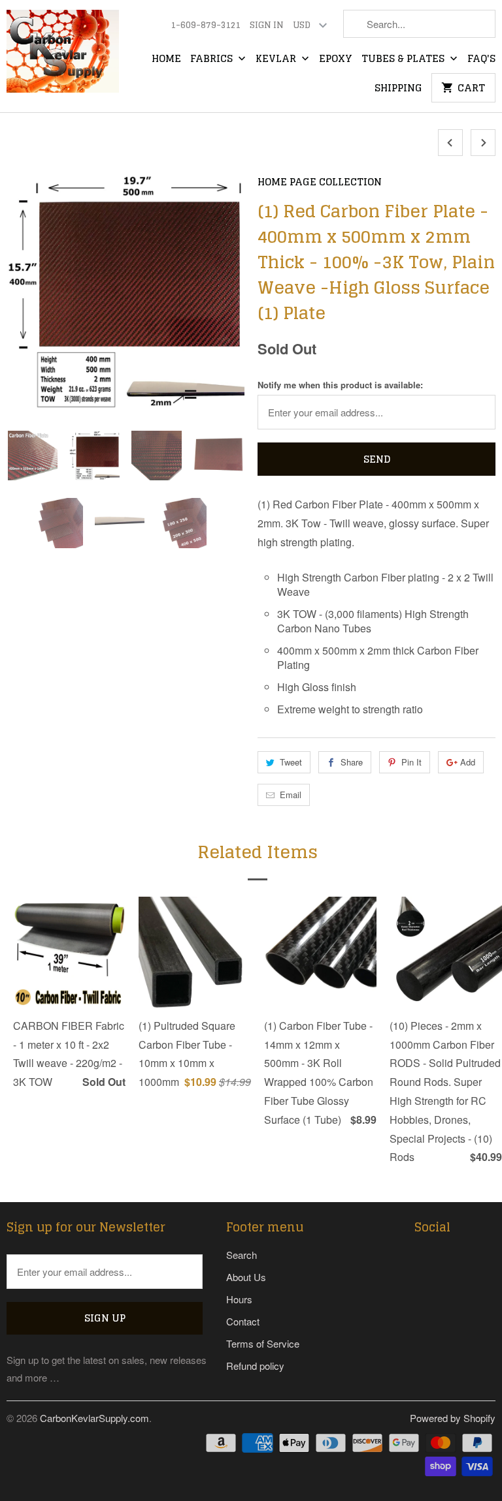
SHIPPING (398, 89)
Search (241, 1254)
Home (166, 59)
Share (352, 762)
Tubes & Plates (404, 59)
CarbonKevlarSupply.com (94, 1418)
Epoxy (335, 59)
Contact (242, 1321)
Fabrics (212, 59)
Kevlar (277, 59)
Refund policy (255, 1365)
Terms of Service (262, 1343)
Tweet (291, 762)
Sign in (267, 25)
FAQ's (481, 59)
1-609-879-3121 (206, 25)
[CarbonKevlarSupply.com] (63, 55)
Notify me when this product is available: (340, 385)
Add (467, 762)
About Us (246, 1277)
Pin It (411, 762)
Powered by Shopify (452, 1418)
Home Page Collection (320, 182)
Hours (239, 1299)
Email (290, 794)
